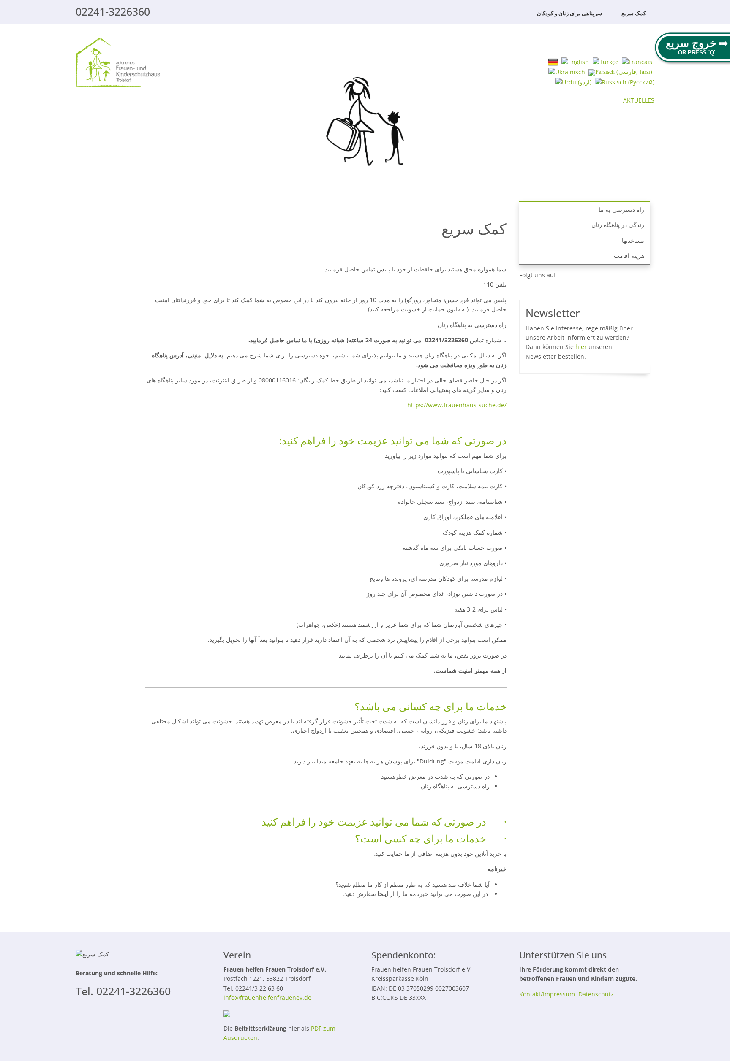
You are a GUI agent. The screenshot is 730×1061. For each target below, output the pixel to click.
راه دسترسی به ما (621, 210)
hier (581, 347)
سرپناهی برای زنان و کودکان (569, 13)
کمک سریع (633, 13)
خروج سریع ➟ (697, 43)
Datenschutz (596, 994)
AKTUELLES (638, 100)
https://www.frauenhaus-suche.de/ (457, 405)
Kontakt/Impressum (547, 994)
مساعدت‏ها (633, 240)
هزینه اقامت (629, 256)
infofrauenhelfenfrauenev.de (267, 997)
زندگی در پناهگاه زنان (617, 225)
